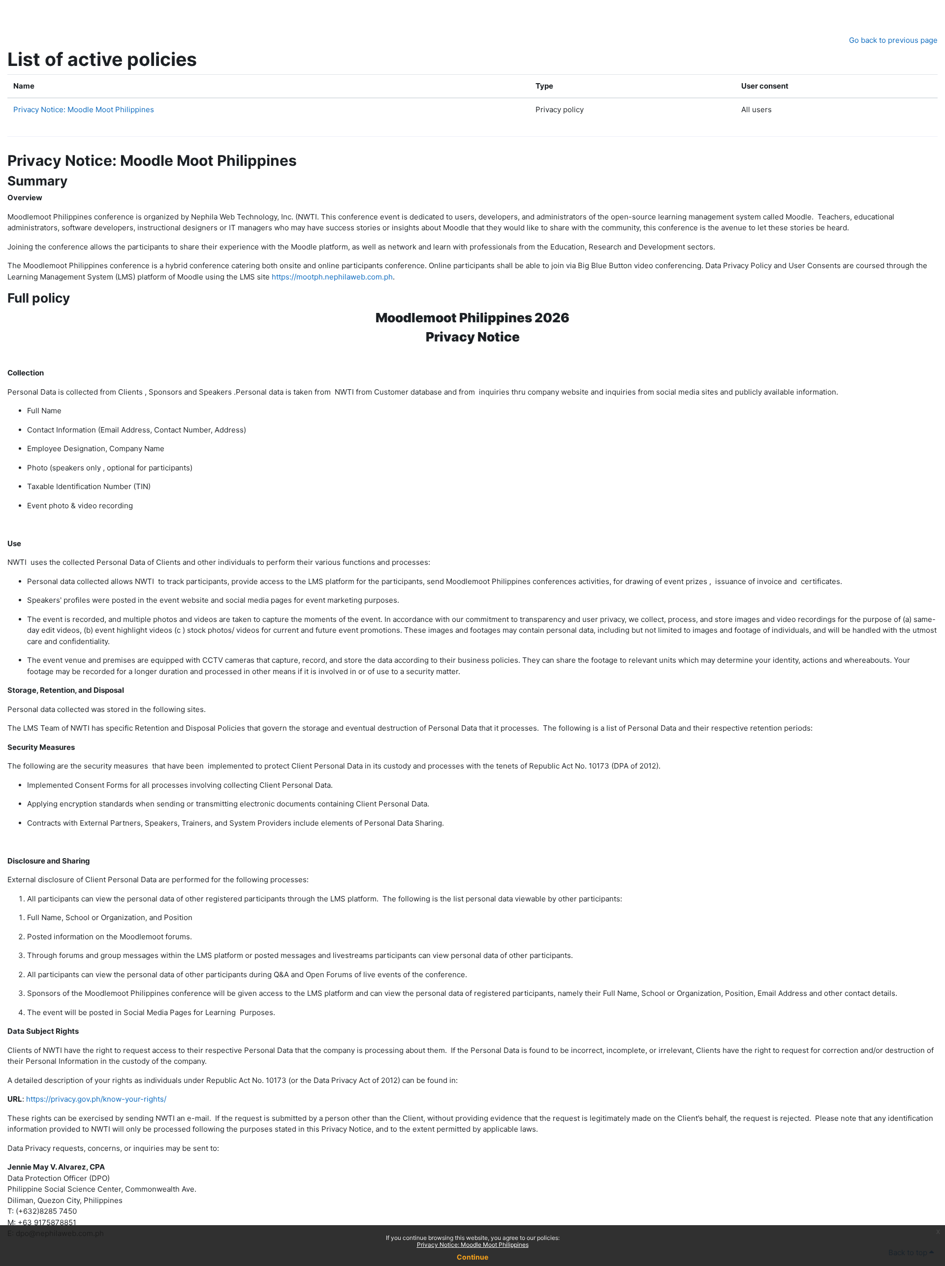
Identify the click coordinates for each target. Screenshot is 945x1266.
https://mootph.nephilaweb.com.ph (332, 276)
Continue (472, 1257)
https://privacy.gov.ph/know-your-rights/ (96, 1099)
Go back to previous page (893, 40)
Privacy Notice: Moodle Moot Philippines (473, 1244)
